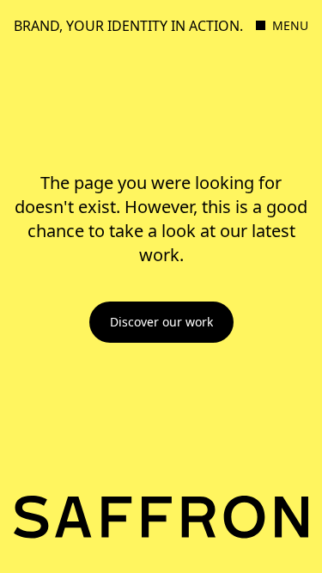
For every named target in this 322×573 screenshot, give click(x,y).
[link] (161, 322)
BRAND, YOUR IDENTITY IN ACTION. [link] (128, 25)
